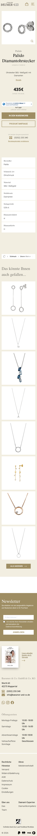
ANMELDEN (18, 632)
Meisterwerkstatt (25, 766)
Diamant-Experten (26, 802)
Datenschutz (7, 781)
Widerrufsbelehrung (10, 773)
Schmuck (13, 256)
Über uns (5, 802)
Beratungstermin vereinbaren (18, 141)
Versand (5, 769)
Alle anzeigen (18, 566)
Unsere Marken (25, 256)
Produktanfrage (18, 124)
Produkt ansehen (18, 310)
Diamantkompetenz (27, 806)
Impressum (7, 784)
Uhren (21, 762)
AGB (4, 777)
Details (18, 80)
